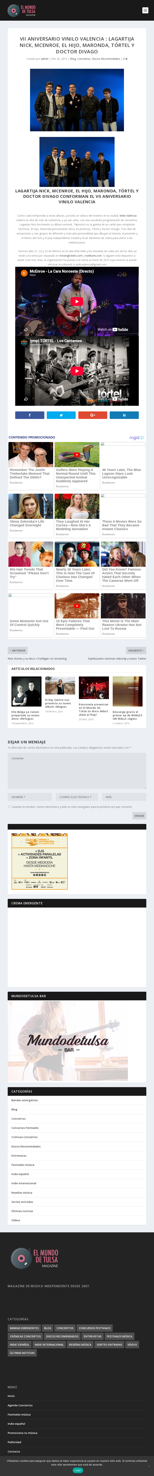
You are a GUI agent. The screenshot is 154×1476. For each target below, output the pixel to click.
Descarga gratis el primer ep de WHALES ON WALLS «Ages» (127, 715)
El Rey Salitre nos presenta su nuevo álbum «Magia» (58, 703)
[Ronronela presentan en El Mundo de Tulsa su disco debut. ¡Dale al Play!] (94, 687)
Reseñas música (21, 1192)
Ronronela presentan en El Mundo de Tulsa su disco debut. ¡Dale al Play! (94, 709)
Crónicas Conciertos (24, 1137)
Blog (73, 58)
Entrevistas (18, 1155)
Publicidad (14, 1442)
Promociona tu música (22, 1433)
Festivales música (22, 1165)
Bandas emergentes (24, 1100)
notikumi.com (93, 255)
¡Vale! (78, 1470)
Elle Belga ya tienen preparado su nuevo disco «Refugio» (25, 715)
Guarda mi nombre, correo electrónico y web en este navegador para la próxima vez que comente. (72, 807)
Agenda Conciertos (20, 1405)
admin (44, 58)
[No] (149, 1466)
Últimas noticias (22, 1211)
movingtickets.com (71, 255)
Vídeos (15, 1220)
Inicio (11, 1396)
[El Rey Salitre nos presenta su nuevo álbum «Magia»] (60, 685)
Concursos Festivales (24, 1128)
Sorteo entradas (22, 1202)
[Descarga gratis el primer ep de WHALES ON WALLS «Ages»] (128, 691)
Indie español (20, 1174)
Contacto (14, 1451)
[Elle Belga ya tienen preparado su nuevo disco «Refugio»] (26, 691)
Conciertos (84, 58)
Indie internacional (23, 1183)
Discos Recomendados (106, 58)
